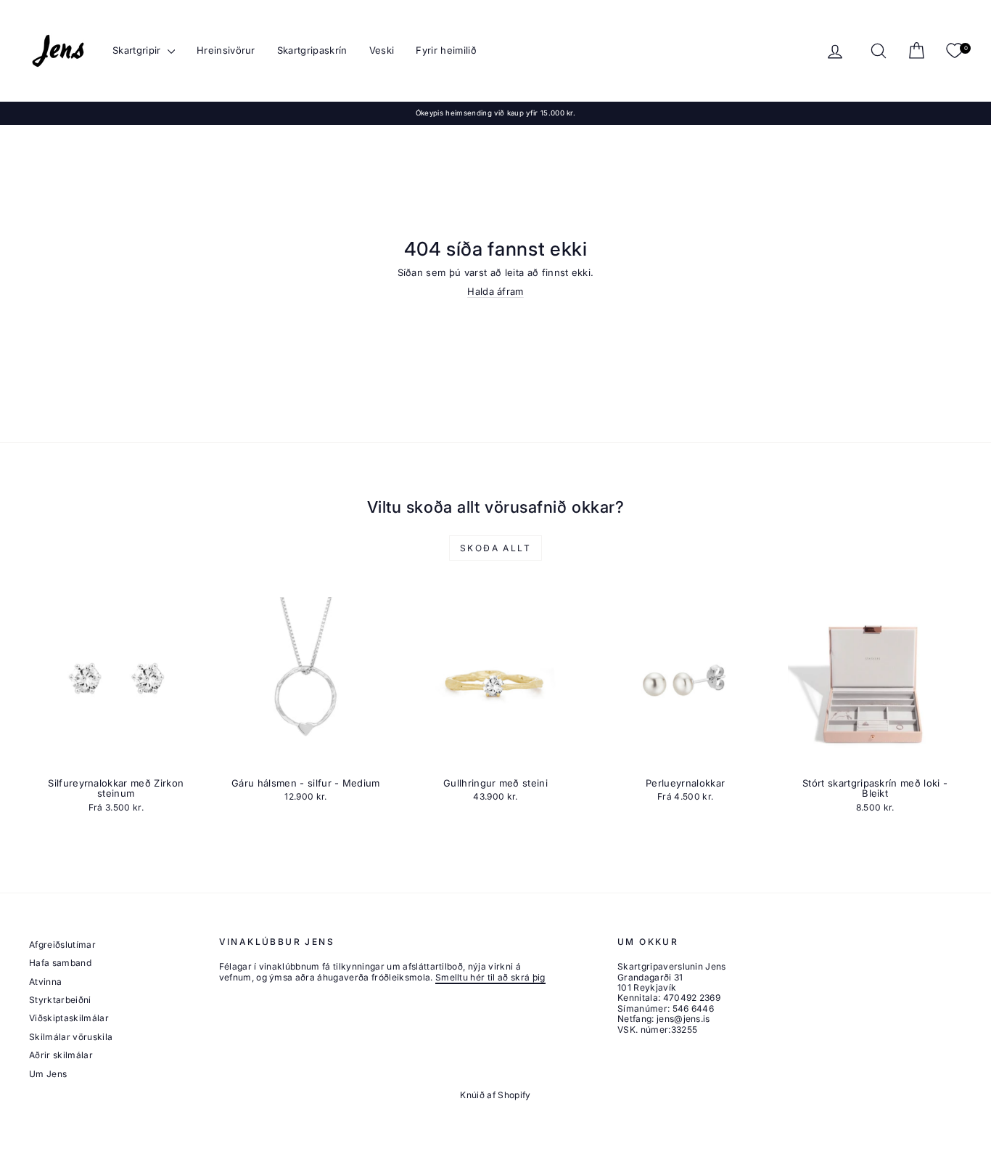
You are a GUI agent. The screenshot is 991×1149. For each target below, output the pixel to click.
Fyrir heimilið (446, 50)
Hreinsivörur (226, 50)
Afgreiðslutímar (62, 944)
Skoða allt (495, 548)
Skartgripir (138, 50)
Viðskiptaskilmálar (69, 1017)
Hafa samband (60, 962)
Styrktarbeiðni (60, 999)
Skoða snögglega (116, 755)
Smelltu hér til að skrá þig (490, 977)
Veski (382, 50)
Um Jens (48, 1073)
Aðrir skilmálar (61, 1054)
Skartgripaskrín (312, 50)
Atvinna (45, 981)
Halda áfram (495, 291)
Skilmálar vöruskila (70, 1036)
